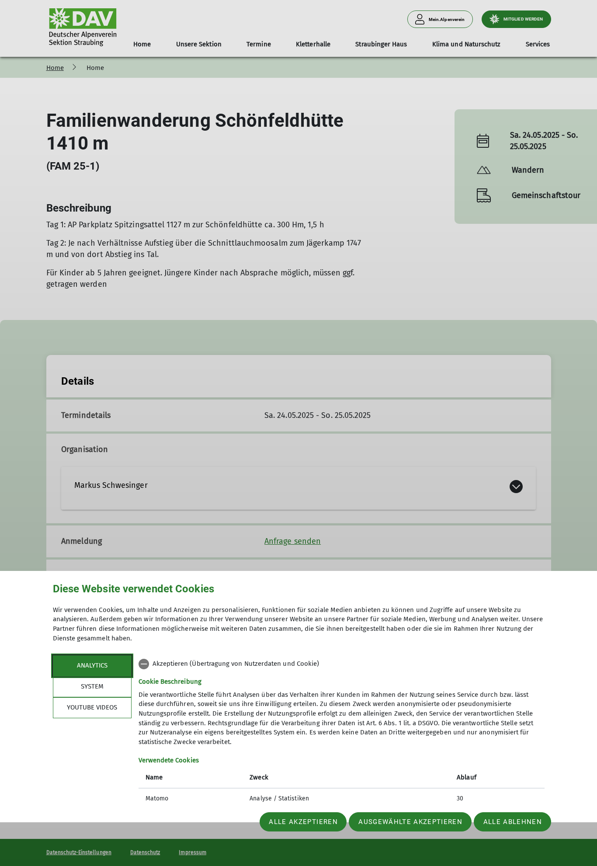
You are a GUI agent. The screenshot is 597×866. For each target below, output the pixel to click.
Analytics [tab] (92, 665)
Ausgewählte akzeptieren (410, 822)
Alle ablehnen (512, 822)
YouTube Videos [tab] (92, 707)
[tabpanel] (342, 732)
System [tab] (92, 686)
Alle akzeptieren (303, 822)
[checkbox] (342, 664)
